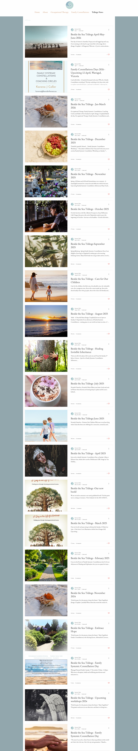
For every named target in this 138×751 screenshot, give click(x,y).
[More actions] (109, 30)
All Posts (28, 20)
